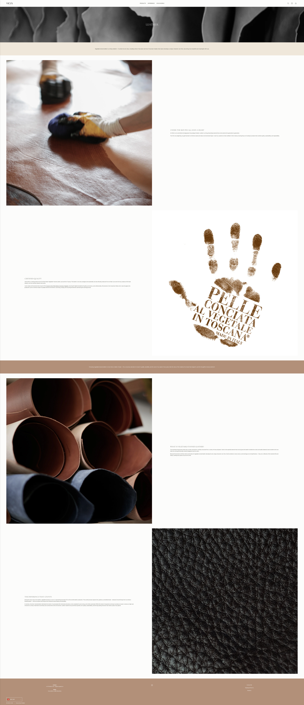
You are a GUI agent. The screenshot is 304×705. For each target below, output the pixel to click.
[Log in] (292, 3)
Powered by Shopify (20, 703)
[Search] (288, 3)
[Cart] (296, 3)
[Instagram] (152, 685)
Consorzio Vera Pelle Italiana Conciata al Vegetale (57, 286)
